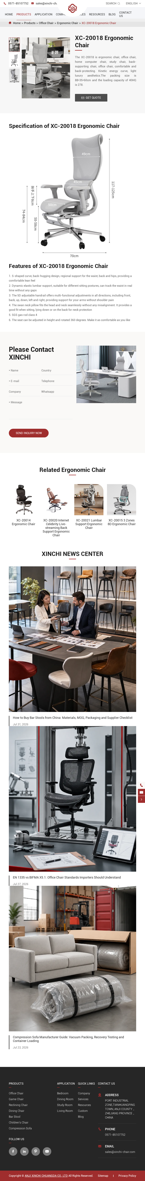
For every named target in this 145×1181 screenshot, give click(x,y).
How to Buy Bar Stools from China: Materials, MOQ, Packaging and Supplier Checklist (72, 718)
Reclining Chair (18, 1105)
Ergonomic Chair (67, 23)
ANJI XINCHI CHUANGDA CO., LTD (46, 1175)
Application (43, 14)
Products (23, 14)
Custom (83, 1111)
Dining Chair (16, 1111)
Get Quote (91, 97)
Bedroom (62, 1093)
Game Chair (16, 1099)
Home (9, 14)
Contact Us (106, 1083)
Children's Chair (18, 1122)
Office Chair (46, 23)
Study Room (64, 1105)
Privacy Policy (127, 1175)
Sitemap (103, 1175)
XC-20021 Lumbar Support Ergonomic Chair (88, 524)
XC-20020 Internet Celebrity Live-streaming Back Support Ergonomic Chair (56, 527)
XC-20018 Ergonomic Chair (99, 23)
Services (83, 1099)
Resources (97, 14)
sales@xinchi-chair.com (51, 3)
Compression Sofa (20, 1128)
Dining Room (65, 1099)
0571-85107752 (18, 3)
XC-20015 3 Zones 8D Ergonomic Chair (122, 522)
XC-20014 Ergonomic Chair (23, 522)
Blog (112, 14)
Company (62, 14)
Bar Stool (14, 1116)
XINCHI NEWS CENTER (72, 553)
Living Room (65, 1111)
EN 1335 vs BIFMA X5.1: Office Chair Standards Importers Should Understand (67, 877)
